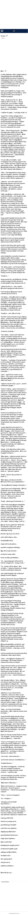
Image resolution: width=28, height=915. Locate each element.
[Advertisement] (14, 14)
